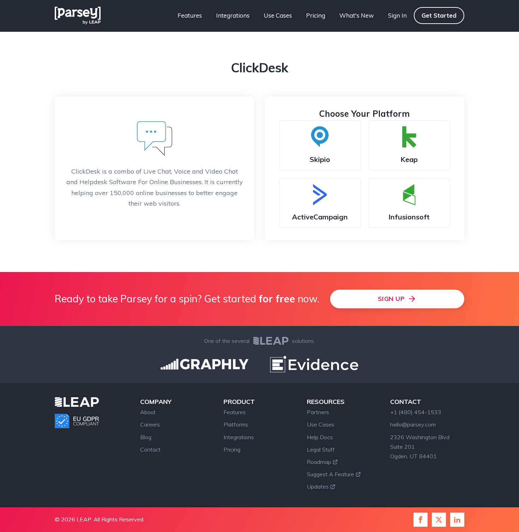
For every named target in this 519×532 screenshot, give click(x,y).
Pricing (315, 15)
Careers (150, 424)
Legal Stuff (321, 449)
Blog (145, 437)
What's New (356, 15)
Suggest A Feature (330, 474)
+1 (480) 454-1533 (415, 412)
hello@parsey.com (413, 424)
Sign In (397, 15)
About (148, 412)
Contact (150, 449)
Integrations (233, 15)
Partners (318, 412)
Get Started (439, 15)
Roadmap (319, 461)
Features (190, 15)
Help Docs (320, 437)
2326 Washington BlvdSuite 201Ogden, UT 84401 (419, 447)
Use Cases (278, 15)
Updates (318, 486)
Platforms (235, 424)
